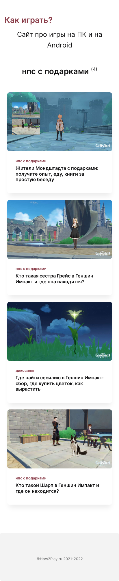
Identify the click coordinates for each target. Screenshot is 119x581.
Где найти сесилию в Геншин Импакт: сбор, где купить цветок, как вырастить (59, 383)
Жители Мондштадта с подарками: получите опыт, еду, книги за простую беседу (56, 173)
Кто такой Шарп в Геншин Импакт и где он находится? (57, 488)
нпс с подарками (30, 161)
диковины (24, 370)
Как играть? (29, 20)
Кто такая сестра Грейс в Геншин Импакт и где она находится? (54, 278)
